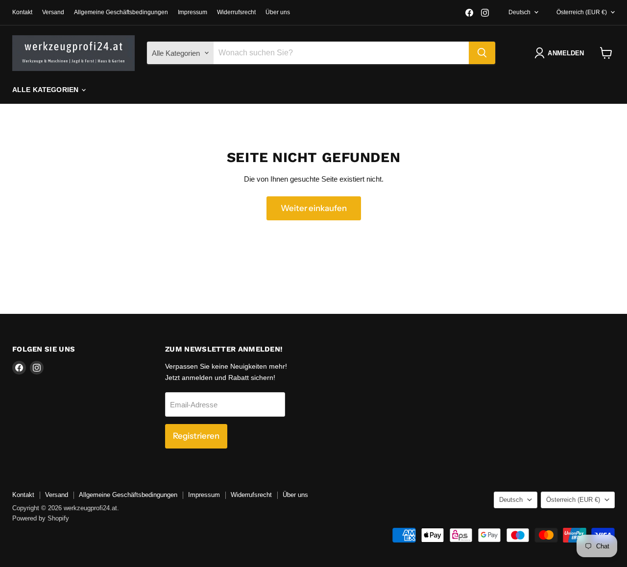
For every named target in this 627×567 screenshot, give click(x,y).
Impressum (192, 12)
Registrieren (196, 436)
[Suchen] (482, 53)
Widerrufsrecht (236, 12)
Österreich (581, 12)
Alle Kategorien (46, 90)
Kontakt (22, 12)
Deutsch (519, 12)
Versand (53, 12)
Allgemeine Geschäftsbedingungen (121, 12)
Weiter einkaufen (314, 208)
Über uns (277, 12)
